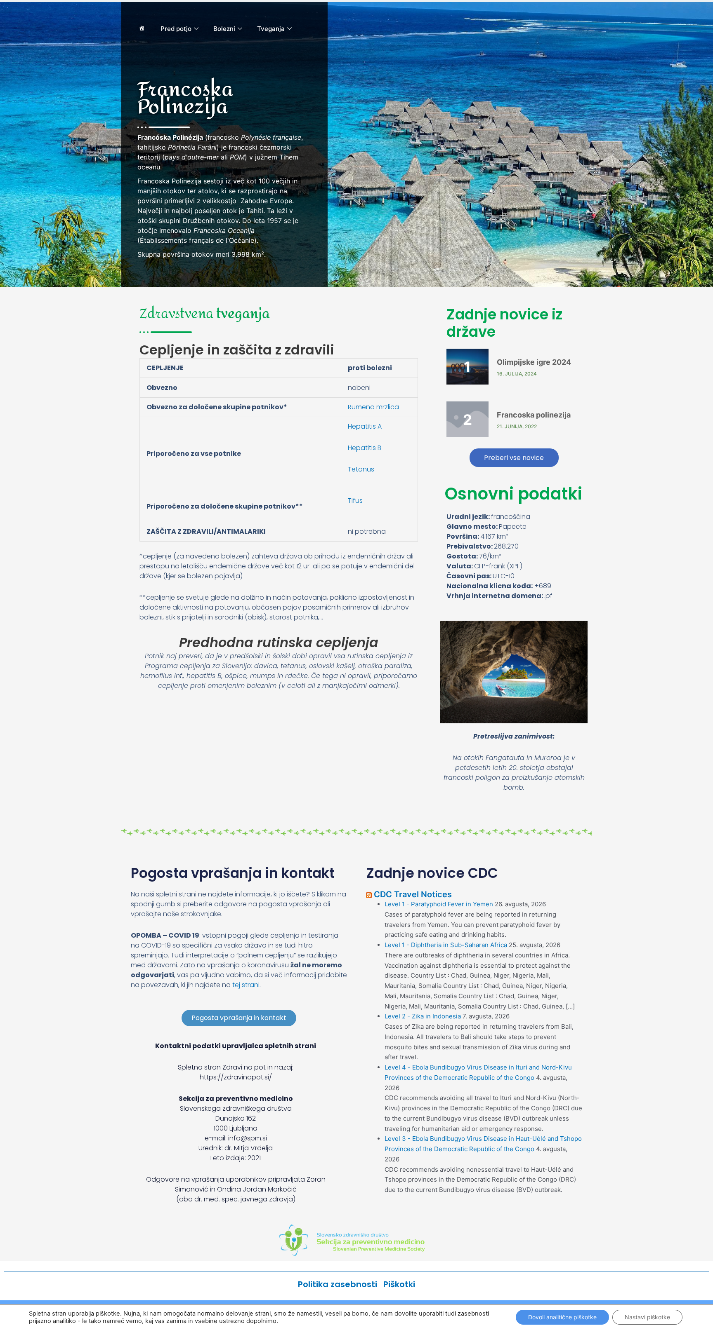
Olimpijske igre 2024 (534, 362)
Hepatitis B (364, 448)
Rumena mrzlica (373, 407)
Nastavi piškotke (647, 1317)
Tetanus (361, 469)
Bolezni (224, 29)
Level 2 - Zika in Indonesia (423, 1016)
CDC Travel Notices (413, 894)
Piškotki (399, 1284)
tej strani (246, 985)
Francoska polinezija (534, 414)
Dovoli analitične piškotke (562, 1317)
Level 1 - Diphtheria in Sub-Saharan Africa (446, 945)
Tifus (355, 500)
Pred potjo (176, 29)
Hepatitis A (365, 426)
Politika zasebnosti (340, 1284)
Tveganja (271, 29)
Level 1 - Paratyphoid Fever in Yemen (439, 904)
